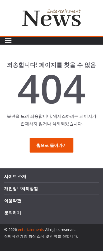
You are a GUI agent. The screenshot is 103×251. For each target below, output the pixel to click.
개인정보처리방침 (21, 188)
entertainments (31, 229)
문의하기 (12, 213)
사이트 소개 (15, 176)
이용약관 (12, 200)
